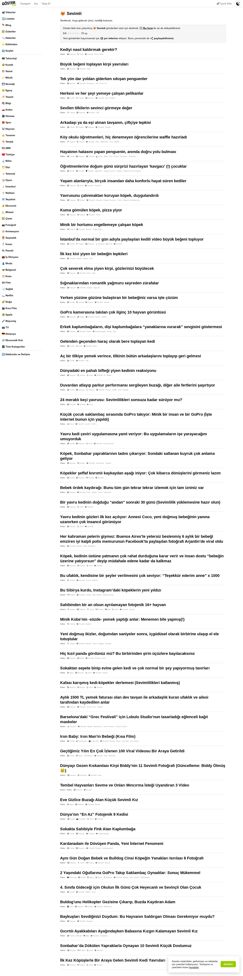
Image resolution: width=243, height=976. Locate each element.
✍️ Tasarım (8, 135)
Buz (111, 156)
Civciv (100, 492)
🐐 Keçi (90, 404)
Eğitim (87, 892)
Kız (94, 707)
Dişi (114, 331)
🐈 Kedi (80, 54)
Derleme (112, 756)
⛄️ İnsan (7, 244)
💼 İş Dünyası (10, 257)
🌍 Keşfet (7, 50)
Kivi (91, 258)
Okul (97, 142)
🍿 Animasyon (10, 231)
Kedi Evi (97, 185)
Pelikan (112, 98)
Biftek (109, 375)
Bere (95, 346)
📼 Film (6, 282)
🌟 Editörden (9, 44)
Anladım (228, 964)
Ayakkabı (104, 936)
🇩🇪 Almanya (9, 333)
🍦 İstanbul (8, 186)
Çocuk (87, 424)
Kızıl (103, 658)
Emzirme (91, 546)
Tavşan (108, 127)
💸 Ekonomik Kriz (12, 340)
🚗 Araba (7, 109)
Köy (111, 142)
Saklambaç (145, 877)
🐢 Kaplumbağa (99, 331)
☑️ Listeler (8, 18)
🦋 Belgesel (9, 269)
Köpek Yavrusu (110, 200)
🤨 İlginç (7, 90)
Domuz (132, 609)
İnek (119, 390)
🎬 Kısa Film (9, 308)
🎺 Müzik (7, 77)
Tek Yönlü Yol (101, 83)
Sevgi (109, 331)
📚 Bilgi (6, 103)
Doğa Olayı (97, 229)
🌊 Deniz (99, 156)
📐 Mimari (8, 212)
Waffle (116, 142)
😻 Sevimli (89, 54)
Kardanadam (107, 848)
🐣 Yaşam (7, 96)
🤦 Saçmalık (9, 237)
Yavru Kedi (98, 54)
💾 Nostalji (8, 84)
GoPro (97, 317)
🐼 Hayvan (8, 128)
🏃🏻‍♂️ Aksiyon (90, 390)
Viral (105, 756)
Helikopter (108, 906)
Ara (36, 3)
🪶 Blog (6, 25)
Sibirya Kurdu (108, 595)
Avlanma (132, 156)
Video (62, 54)
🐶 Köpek (81, 200)
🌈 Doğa (7, 301)
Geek (118, 741)
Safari (104, 317)
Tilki (97, 113)
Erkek (89, 331)
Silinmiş (79, 936)
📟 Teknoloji (9, 58)
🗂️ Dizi (6, 167)
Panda (98, 658)
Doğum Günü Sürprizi (132, 171)
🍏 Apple (7, 314)
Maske (90, 726)
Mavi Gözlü (96, 595)
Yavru (119, 200)
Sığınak (96, 288)
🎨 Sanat (7, 71)
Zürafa (89, 288)
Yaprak (108, 463)
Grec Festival (108, 726)
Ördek (94, 492)
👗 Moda (7, 263)
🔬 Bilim (7, 160)
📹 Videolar (8, 12)
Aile (131, 877)
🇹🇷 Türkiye (8, 154)
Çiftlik (114, 390)
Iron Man (125, 741)
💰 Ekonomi (9, 205)
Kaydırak (107, 492)
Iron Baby (134, 741)
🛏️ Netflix (7, 295)
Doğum (101, 643)
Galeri (62, 595)
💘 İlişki (108, 609)
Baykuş (90, 921)
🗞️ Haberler (9, 37)
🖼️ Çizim (7, 218)
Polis (85, 546)
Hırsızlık (99, 200)
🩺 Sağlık (7, 289)
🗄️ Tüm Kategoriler (13, 346)
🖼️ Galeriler (9, 31)
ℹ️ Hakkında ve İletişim (16, 354)
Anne (95, 643)
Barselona (98, 726)
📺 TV (5, 327)
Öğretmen (104, 142)
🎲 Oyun (7, 180)
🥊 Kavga (89, 171)
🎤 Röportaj (9, 321)
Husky (88, 595)
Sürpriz (119, 171)
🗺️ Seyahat (8, 199)
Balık (106, 156)
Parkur (108, 390)
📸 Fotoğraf (9, 224)
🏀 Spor (6, 122)
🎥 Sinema (8, 116)
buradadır (194, 967)
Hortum (89, 229)
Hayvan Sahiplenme (131, 200)
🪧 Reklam (8, 192)
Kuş (106, 98)
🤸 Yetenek (8, 173)
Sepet (104, 673)
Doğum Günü (109, 171)
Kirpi (88, 69)
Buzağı (125, 390)
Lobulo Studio (121, 726)
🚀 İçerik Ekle (224, 3)
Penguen (90, 83)
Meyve (85, 258)
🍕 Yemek (7, 141)
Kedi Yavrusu (108, 443)
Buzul (116, 156)
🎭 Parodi (7, 250)
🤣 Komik (7, 64)
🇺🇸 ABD (6, 148)
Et (104, 375)
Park (88, 492)
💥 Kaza (6, 276)
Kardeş (108, 643)
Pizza (98, 215)
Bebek (79, 258)
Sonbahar (100, 463)
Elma (89, 273)
